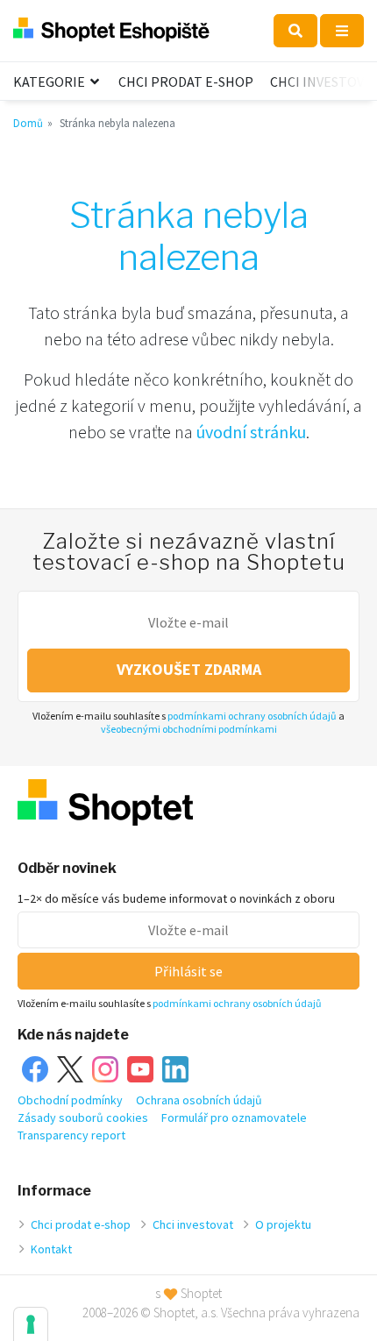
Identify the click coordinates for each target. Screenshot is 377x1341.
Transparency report (71, 1135)
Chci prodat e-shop (185, 81)
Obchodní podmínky (70, 1100)
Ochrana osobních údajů (199, 1100)
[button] (295, 30)
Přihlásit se (188, 971)
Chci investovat (193, 1224)
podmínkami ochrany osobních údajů (252, 715)
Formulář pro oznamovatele (234, 1117)
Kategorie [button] (50, 81)
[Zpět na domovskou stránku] (111, 30)
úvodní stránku (251, 432)
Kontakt (51, 1249)
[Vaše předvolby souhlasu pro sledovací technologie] (30, 1324)
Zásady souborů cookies (83, 1117)
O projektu (283, 1224)
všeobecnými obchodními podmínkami (189, 728)
